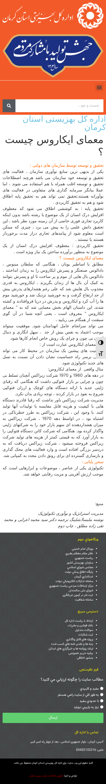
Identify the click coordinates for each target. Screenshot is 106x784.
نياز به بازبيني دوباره (86, 707)
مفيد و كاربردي (89, 688)
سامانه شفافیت (84, 599)
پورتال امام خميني (82, 549)
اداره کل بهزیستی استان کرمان (64, 123)
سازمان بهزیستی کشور (80, 562)
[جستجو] (9, 105)
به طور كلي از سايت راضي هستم (78, 695)
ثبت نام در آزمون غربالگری (78, 595)
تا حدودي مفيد (89, 701)
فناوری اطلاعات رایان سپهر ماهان (46, 776)
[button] (99, 87)
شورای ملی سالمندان (81, 590)
